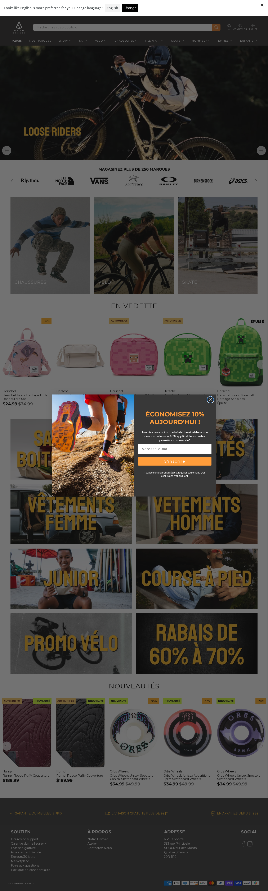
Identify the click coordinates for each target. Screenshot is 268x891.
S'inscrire (174, 461)
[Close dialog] (210, 400)
